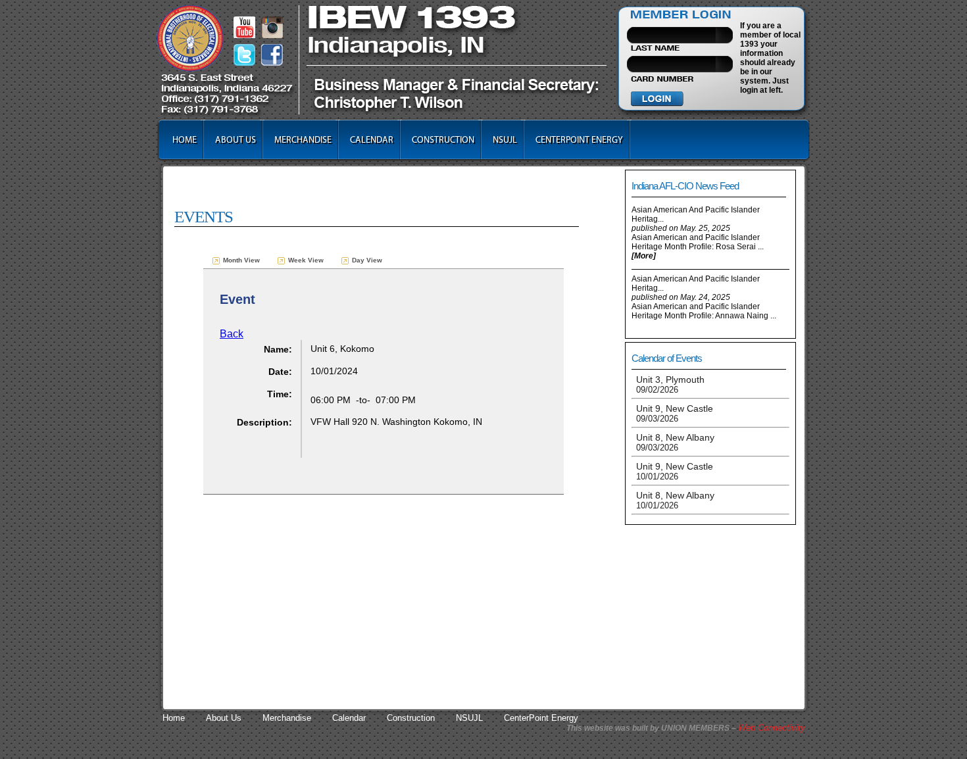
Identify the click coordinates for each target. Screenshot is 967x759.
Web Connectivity (771, 728)
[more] (644, 255)
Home (184, 139)
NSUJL (505, 139)
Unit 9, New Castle (674, 413)
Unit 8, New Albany (675, 442)
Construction (443, 139)
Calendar (371, 139)
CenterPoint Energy (579, 139)
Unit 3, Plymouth (670, 384)
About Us (235, 139)
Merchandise (303, 139)
